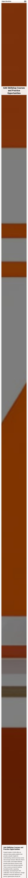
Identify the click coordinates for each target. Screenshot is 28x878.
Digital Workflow (6, 1)
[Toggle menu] (25, 1)
